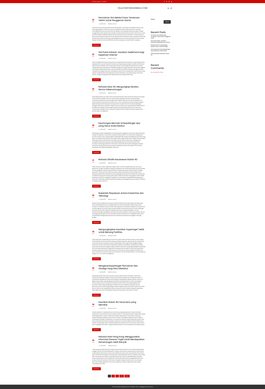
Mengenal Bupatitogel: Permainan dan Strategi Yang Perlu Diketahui (118, 267)
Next (127, 376)
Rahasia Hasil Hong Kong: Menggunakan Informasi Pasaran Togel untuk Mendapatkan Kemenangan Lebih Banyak (122, 339)
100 (121, 376)
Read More (96, 45)
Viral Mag (142, 386)
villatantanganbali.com (132, 8)
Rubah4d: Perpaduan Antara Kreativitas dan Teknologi (121, 194)
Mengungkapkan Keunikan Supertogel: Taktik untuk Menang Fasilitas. (121, 231)
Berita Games (113, 24)
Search (153, 19)
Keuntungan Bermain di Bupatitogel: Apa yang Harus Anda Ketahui (119, 124)
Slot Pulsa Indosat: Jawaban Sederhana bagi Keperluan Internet (121, 53)
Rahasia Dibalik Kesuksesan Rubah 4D (117, 159)
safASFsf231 (103, 24)
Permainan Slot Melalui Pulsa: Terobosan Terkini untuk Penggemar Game (119, 19)
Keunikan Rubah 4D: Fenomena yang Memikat (117, 303)
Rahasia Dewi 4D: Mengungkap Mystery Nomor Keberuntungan (118, 88)
